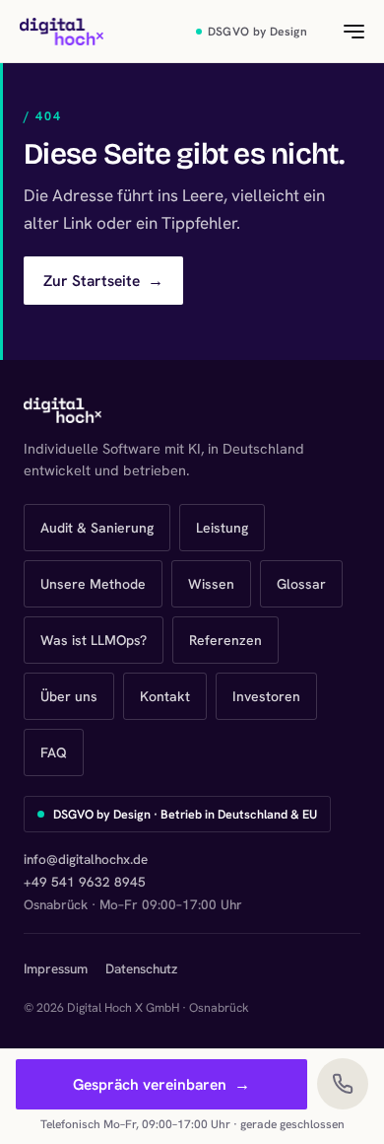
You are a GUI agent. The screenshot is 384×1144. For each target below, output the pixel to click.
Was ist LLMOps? (93, 640)
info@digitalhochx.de (86, 859)
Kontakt (165, 696)
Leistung (222, 527)
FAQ (53, 752)
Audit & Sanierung (97, 527)
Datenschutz (141, 968)
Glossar (301, 584)
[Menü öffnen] (342, 31)
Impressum (56, 968)
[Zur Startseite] (61, 31)
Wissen (211, 584)
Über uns (68, 696)
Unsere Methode (93, 584)
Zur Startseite (103, 280)
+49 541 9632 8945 (85, 882)
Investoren (266, 696)
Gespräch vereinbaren (161, 1084)
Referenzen (225, 640)
